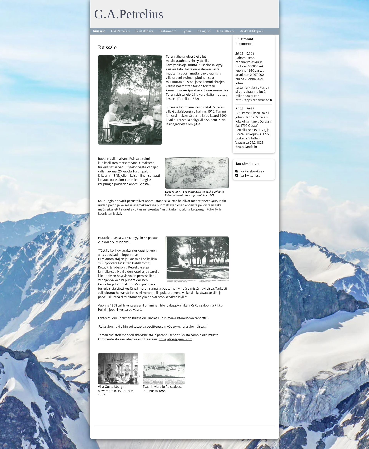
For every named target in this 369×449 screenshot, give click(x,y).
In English (204, 31)
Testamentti (168, 31)
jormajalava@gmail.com (175, 339)
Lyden (186, 31)
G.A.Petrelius (128, 14)
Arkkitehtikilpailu (252, 31)
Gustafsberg (144, 31)
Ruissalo (99, 31)
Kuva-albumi (225, 31)
